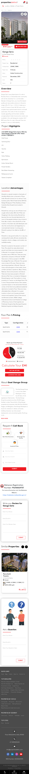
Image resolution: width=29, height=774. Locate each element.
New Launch (19, 701)
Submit (14, 468)
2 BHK (18, 327)
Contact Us (22, 674)
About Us (16, 674)
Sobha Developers (5, 692)
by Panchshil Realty (8, 578)
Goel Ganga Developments (7, 687)
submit (21, 537)
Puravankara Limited (6, 685)
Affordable (17, 715)
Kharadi (5, 56)
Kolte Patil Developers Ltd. (7, 683)
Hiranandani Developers (16, 692)
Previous (22, 546)
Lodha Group (4, 694)
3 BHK (18, 331)
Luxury (22, 715)
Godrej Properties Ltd (19, 683)
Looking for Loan (14, 375)
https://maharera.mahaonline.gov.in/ (14, 495)
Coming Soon (4, 701)
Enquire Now (22, 46)
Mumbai (7, 723)
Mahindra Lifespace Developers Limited (10, 681)
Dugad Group (15, 685)
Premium (11, 715)
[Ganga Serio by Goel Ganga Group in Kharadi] (14, 28)
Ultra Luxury (4, 715)
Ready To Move (4, 705)
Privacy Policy (18, 768)
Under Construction (6, 703)
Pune (5, 10)
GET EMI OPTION (14, 370)
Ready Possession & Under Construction (10, 707)
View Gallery (22, 41)
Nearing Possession (16, 703)
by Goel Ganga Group (8, 54)
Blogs (6, 674)
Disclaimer (10, 768)
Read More (4, 418)
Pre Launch (11, 701)
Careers (10, 674)
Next (26, 546)
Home (2, 10)
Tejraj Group (18, 687)
